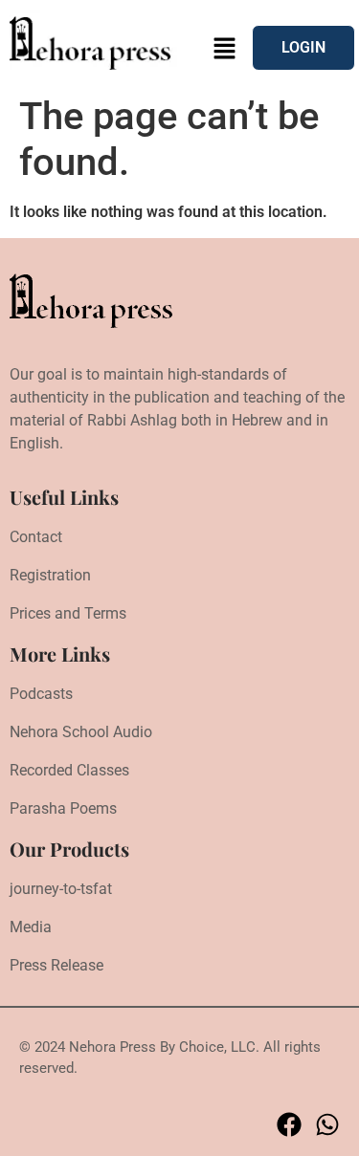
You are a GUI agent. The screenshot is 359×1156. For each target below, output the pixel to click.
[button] (225, 50)
